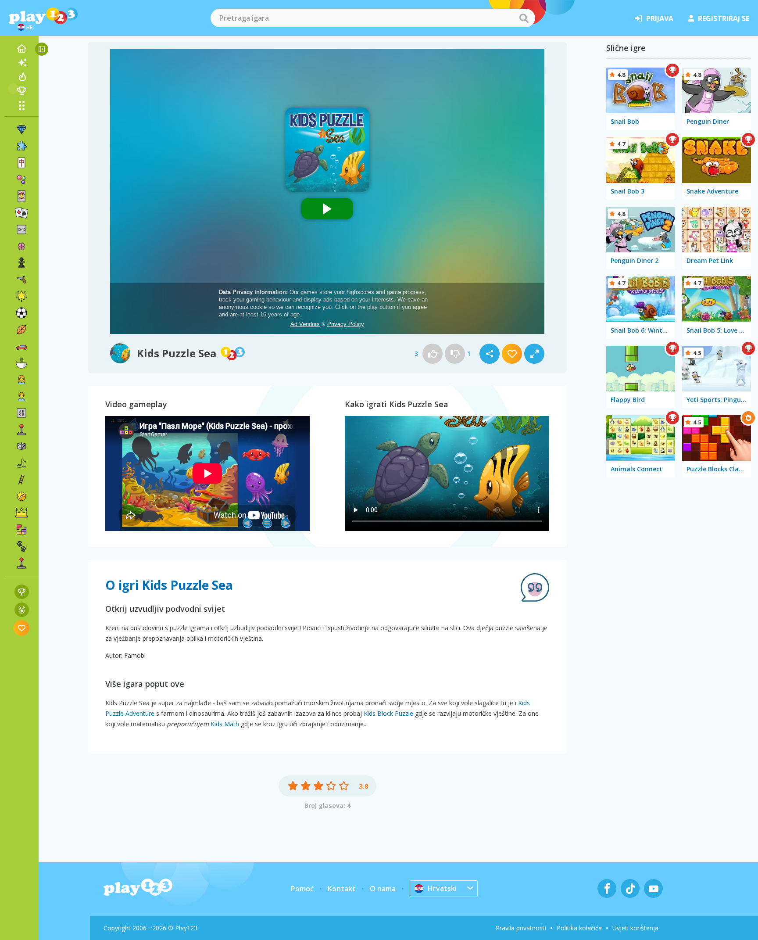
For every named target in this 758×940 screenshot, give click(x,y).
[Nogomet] (21, 313)
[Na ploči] (21, 446)
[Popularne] (21, 77)
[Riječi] (21, 413)
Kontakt (342, 888)
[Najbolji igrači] (21, 91)
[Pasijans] (21, 213)
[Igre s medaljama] (21, 610)
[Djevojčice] (21, 379)
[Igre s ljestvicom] (21, 592)
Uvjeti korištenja (635, 928)
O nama (383, 888)
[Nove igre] (21, 63)
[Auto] (21, 346)
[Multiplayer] (21, 563)
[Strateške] (21, 513)
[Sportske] (21, 329)
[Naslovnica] (21, 49)
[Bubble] (21, 179)
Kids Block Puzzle (388, 713)
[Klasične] (21, 463)
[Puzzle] (21, 146)
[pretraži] (524, 18)
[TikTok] (630, 888)
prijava (659, 18)
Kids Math (225, 724)
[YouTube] (653, 888)
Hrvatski (442, 888)
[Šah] (21, 263)
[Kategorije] (21, 105)
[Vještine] (21, 479)
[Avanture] (21, 496)
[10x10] (21, 229)
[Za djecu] (21, 396)
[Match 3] (21, 129)
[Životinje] (21, 546)
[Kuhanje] (21, 363)
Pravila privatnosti (521, 928)
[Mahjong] (21, 162)
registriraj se (723, 18)
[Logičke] (21, 246)
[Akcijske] (21, 279)
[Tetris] (21, 529)
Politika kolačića (579, 928)
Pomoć (302, 888)
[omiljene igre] (21, 628)
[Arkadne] (21, 429)
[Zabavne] (21, 296)
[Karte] (21, 196)
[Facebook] (606, 888)
